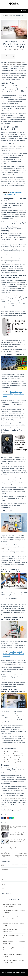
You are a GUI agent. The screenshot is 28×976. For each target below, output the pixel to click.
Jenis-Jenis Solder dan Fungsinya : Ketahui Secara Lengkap (18, 840)
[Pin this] (8, 818)
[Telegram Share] (10, 818)
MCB (12, 66)
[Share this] (2, 818)
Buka (12, 56)
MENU (24, 10)
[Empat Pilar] (14, 3)
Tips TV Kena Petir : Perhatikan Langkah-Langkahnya (5, 854)
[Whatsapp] (13, 818)
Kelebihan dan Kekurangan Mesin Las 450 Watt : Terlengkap (18, 833)
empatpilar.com (15, 799)
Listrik (7, 848)
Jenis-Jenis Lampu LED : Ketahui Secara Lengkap (18, 826)
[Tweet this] (5, 818)
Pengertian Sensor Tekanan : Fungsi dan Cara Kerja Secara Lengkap (21, 854)
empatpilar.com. (11, 972)
